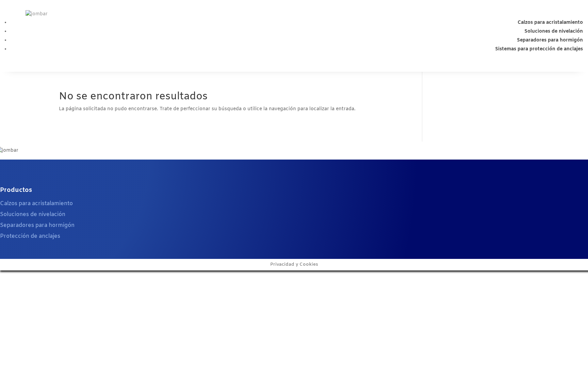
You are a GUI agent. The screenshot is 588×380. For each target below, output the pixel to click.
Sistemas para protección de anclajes (539, 49)
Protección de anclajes (30, 236)
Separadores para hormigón (550, 40)
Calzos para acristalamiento (550, 22)
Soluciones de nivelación (553, 31)
